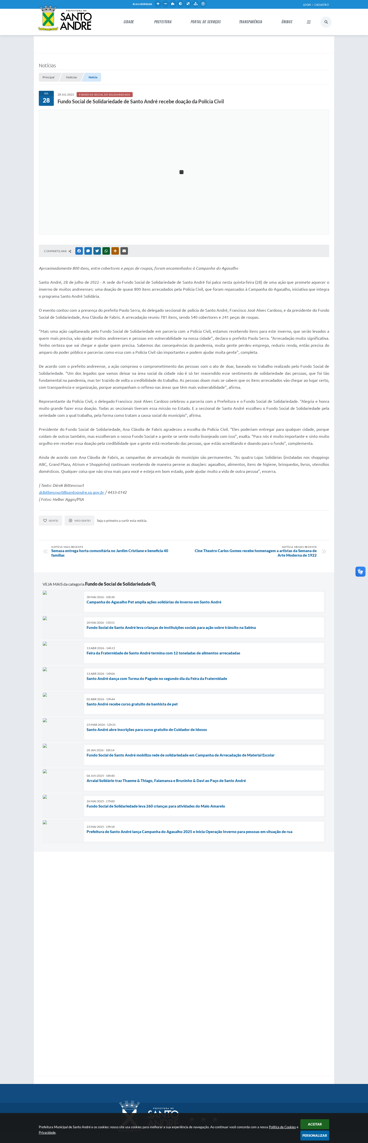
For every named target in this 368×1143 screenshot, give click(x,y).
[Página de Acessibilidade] (203, 4)
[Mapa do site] (195, 4)
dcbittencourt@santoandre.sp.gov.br (71, 492)
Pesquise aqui (326, 22)
